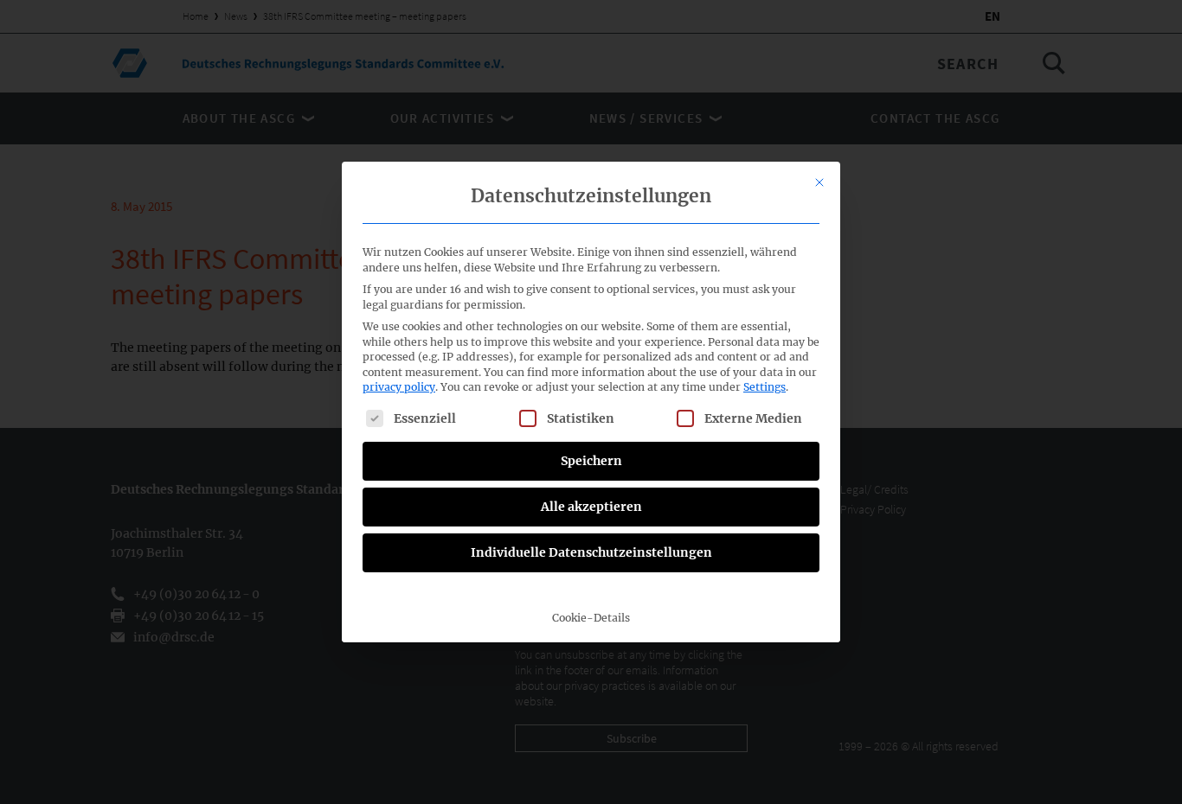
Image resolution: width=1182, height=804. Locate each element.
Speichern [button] (591, 461)
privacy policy (399, 386)
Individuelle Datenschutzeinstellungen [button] (591, 552)
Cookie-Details (591, 617)
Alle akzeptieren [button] (591, 506)
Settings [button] (764, 386)
